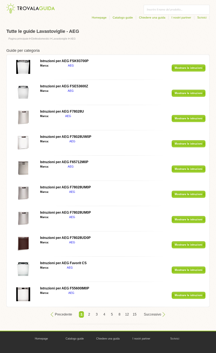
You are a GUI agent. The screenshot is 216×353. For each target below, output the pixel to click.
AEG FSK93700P (64, 61)
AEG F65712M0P (64, 162)
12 (127, 314)
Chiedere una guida (152, 17)
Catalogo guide (123, 17)
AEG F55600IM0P (64, 288)
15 (134, 314)
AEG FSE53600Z (64, 86)
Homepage (99, 17)
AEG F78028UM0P (65, 187)
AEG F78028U (62, 111)
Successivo (152, 314)
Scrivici (202, 17)
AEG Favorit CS (63, 263)
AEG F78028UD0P (65, 238)
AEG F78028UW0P (65, 137)
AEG (71, 65)
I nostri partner (181, 17)
